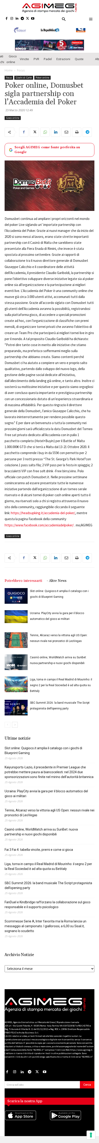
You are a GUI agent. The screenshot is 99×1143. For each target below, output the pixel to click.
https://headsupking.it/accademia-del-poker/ (43, 517)
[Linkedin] (17, 19)
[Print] (76, 136)
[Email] (66, 136)
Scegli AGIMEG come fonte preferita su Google (47, 154)
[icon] (27, 1124)
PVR (36, 63)
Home (9, 75)
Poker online (42, 82)
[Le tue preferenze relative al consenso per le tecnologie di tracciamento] (91, 1135)
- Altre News (57, 585)
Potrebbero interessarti (23, 585)
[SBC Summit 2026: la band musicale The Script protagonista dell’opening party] (16, 712)
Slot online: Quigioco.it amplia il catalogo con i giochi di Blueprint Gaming (43, 755)
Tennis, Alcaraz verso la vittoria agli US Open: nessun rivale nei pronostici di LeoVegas (49, 817)
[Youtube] (33, 19)
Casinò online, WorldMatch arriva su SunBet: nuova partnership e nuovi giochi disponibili (41, 836)
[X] (27, 19)
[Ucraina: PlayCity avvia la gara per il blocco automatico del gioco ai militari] (16, 621)
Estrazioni (63, 63)
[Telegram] (22, 19)
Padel (48, 63)
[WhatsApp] (45, 136)
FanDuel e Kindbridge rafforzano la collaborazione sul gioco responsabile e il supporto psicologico (47, 909)
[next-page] (15, 729)
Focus (21, 75)
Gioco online (11, 63)
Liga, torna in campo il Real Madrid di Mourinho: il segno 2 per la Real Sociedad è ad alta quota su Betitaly (61, 689)
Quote (79, 63)
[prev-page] (7, 729)
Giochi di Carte (24, 82)
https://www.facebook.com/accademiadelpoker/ (39, 529)
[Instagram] (12, 19)
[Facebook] (7, 19)
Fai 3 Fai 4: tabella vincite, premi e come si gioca (39, 854)
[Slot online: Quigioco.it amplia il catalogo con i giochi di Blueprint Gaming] (16, 600)
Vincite (24, 63)
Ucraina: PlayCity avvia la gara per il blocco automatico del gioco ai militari (46, 798)
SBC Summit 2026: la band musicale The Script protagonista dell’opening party (48, 890)
